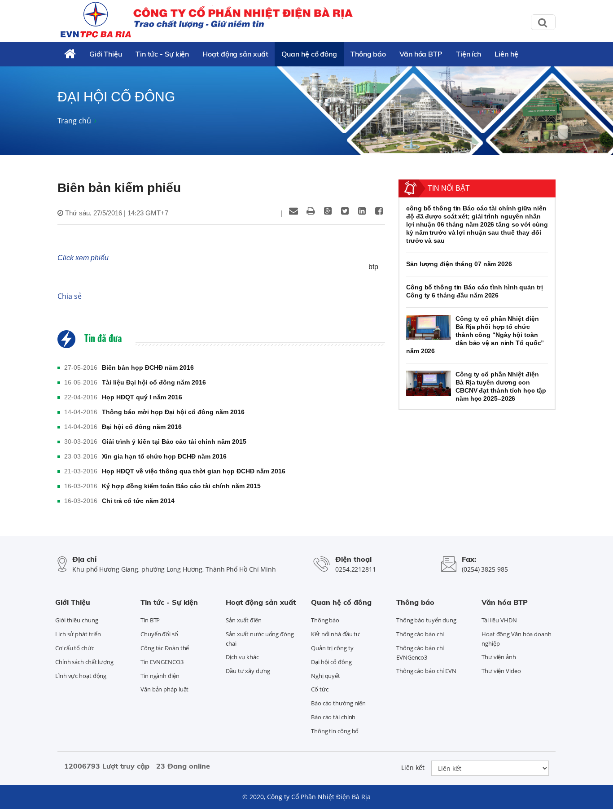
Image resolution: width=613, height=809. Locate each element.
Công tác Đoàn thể (164, 648)
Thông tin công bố (335, 731)
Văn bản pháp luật (164, 689)
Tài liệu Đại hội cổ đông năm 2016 (154, 382)
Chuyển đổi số (159, 634)
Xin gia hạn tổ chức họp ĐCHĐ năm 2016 (164, 456)
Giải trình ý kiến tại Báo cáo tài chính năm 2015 (174, 441)
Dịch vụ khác (242, 657)
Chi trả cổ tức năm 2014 (138, 500)
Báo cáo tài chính (333, 717)
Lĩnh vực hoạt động (80, 676)
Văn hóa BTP (420, 53)
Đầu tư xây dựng (248, 671)
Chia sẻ (69, 296)
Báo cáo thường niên (338, 703)
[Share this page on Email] (293, 210)
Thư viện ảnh (499, 657)
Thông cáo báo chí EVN (426, 671)
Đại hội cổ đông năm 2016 (142, 426)
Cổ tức (319, 689)
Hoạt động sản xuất (235, 53)
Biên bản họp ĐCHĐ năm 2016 (148, 367)
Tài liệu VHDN (499, 620)
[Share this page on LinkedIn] (361, 210)
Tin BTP (150, 620)
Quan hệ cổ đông (309, 53)
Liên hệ (506, 53)
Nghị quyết (325, 676)
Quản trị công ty (332, 648)
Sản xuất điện (244, 620)
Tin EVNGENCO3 (162, 662)
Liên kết (413, 767)
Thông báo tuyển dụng (426, 620)
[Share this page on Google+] (327, 210)
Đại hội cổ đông (331, 662)
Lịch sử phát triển (78, 634)
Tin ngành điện (160, 676)
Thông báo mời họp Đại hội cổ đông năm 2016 (173, 411)
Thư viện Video (501, 671)
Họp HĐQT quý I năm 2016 (142, 397)
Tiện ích (468, 53)
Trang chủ (74, 121)
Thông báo (368, 53)
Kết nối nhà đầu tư (335, 634)
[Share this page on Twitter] (344, 210)
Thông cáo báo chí (420, 634)
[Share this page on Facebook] (378, 210)
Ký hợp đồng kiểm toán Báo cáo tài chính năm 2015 (181, 486)
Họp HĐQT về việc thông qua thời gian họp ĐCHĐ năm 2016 (193, 471)
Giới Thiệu (105, 53)
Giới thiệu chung (76, 620)
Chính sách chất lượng (84, 662)
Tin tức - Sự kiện (162, 53)
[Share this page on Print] (310, 210)
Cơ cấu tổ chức (74, 648)
